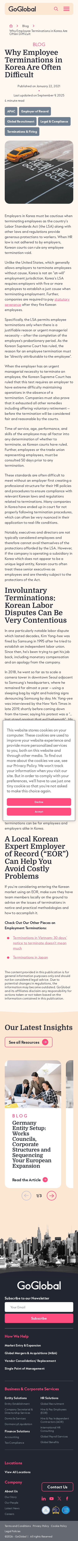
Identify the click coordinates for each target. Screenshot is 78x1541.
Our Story (11, 1497)
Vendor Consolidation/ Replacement (30, 1361)
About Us (11, 1491)
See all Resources (24, 1042)
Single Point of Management (24, 1368)
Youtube (51, 1499)
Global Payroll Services (54, 1436)
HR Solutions (49, 1398)
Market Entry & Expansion (23, 1345)
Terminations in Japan (30, 957)
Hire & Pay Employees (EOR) (53, 1411)
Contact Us (57, 1486)
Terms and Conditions (18, 1526)
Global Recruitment (52, 1403)
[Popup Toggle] (56, 9)
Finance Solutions (17, 1431)
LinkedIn (44, 1499)
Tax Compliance (14, 1442)
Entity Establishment (17, 1403)
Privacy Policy (41, 1526)
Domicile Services (15, 1418)
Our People (11, 1502)
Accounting (12, 1437)
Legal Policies (12, 1531)
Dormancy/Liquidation (18, 1424)
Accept (39, 811)
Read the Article (26, 1179)
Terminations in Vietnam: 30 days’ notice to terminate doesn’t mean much (40, 942)
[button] (51, 1195)
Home (10, 25)
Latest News (12, 1508)
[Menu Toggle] (66, 9)
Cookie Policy (59, 1526)
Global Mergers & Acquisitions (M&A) (31, 1353)
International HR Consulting (51, 1429)
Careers (9, 1514)
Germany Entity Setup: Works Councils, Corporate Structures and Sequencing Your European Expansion (31, 1144)
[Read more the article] (33, 1084)
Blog (25, 25)
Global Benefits (50, 1442)
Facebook (67, 1499)
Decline (39, 801)
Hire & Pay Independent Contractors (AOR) (55, 1420)
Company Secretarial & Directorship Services (19, 1411)
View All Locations (17, 1472)
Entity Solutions (16, 1398)
